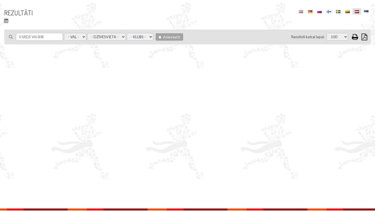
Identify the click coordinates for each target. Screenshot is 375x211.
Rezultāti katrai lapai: (307, 37)
